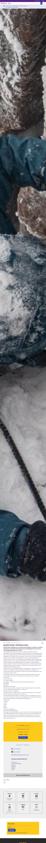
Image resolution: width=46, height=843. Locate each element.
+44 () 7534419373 (17, 748)
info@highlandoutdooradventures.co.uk (20, 754)
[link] (41, 3)
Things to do (8, 642)
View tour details (16, 751)
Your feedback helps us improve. (12, 7)
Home (4, 642)
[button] (44, 3)
